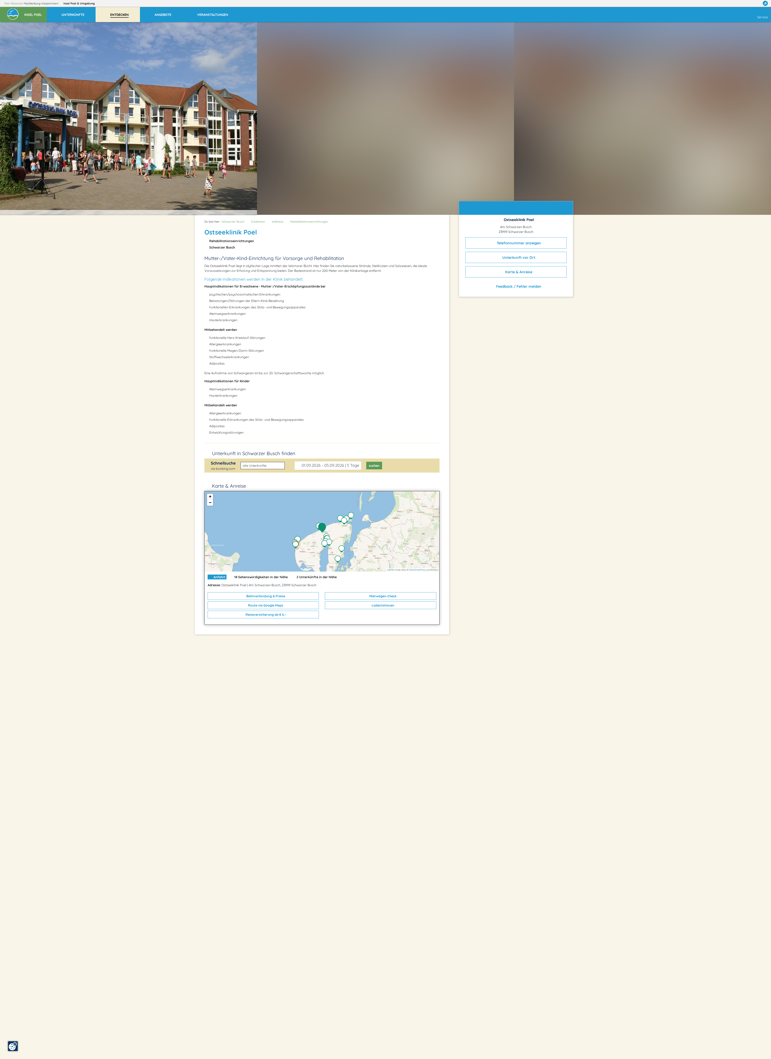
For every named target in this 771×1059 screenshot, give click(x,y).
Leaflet (390, 569)
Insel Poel (79, 3)
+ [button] (210, 496)
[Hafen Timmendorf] (296, 545)
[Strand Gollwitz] (347, 519)
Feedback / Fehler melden (518, 286)
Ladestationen (382, 605)
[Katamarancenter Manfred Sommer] (298, 540)
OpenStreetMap (417, 569)
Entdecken (258, 221)
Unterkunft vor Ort (518, 257)
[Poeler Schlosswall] (325, 544)
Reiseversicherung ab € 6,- (265, 615)
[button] (35, 13)
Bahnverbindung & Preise (265, 596)
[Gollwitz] (345, 521)
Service (762, 17)
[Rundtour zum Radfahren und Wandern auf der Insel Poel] (339, 559)
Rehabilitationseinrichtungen (309, 221)
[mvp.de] (765, 3)
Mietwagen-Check (382, 596)
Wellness (278, 221)
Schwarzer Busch (233, 221)
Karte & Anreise (518, 272)
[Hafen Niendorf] (330, 543)
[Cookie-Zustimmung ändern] (13, 1046)
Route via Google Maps (265, 605)
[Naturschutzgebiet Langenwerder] (352, 516)
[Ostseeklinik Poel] (323, 528)
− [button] (210, 502)
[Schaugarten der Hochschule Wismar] (342, 549)
